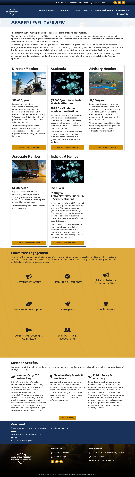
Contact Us (122, 14)
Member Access (47, 10)
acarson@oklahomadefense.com (26, 434)
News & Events (82, 10)
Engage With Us (103, 10)
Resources (121, 10)
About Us (65, 10)
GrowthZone (92, 474)
